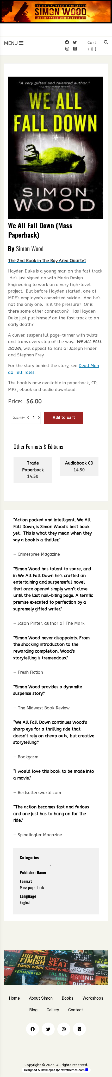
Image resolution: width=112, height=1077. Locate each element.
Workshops (93, 998)
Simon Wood (29, 248)
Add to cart (64, 417)
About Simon (41, 998)
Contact (75, 1009)
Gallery (53, 1009)
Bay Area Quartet (35, 863)
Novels (56, 863)
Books (67, 998)
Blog (33, 1009)
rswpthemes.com (73, 1070)
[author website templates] (86, 1069)
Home (14, 998)
